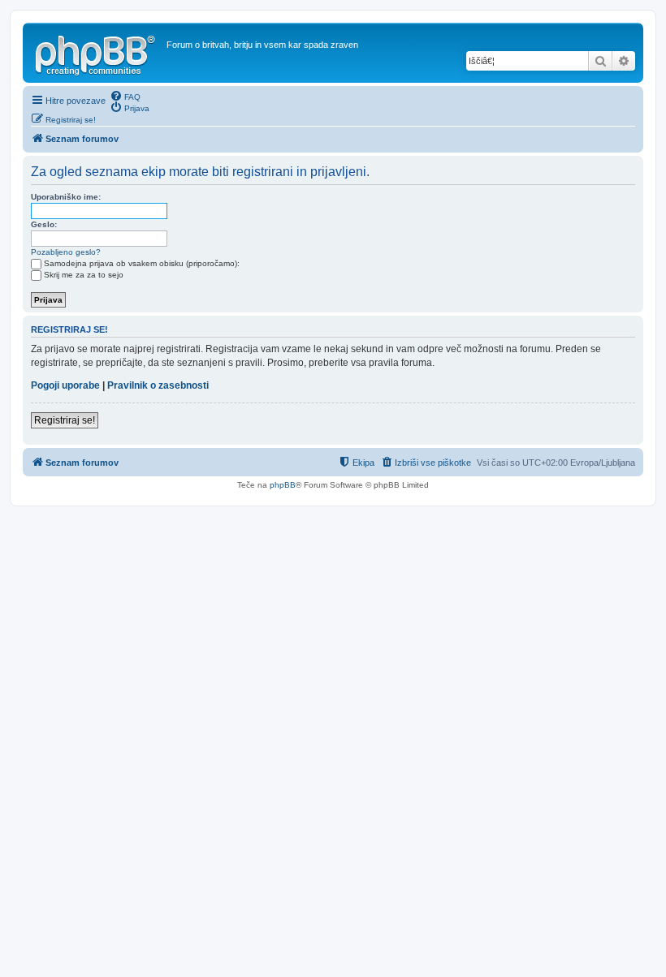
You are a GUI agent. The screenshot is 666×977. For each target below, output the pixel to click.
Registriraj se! (64, 420)
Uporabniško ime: (66, 196)
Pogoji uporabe (65, 385)
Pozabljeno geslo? (66, 251)
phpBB (283, 484)
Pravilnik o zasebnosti (158, 385)
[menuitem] (125, 95)
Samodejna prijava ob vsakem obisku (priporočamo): (142, 263)
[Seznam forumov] (96, 53)
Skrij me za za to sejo (83, 274)
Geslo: (44, 224)
